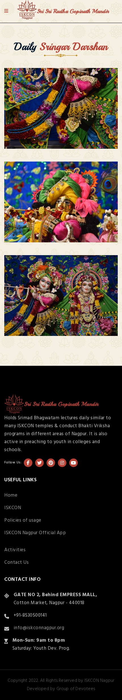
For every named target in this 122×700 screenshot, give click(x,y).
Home (10, 495)
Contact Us (16, 562)
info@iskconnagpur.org (39, 628)
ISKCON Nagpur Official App (35, 533)
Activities (15, 550)
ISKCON (12, 508)
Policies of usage (22, 520)
